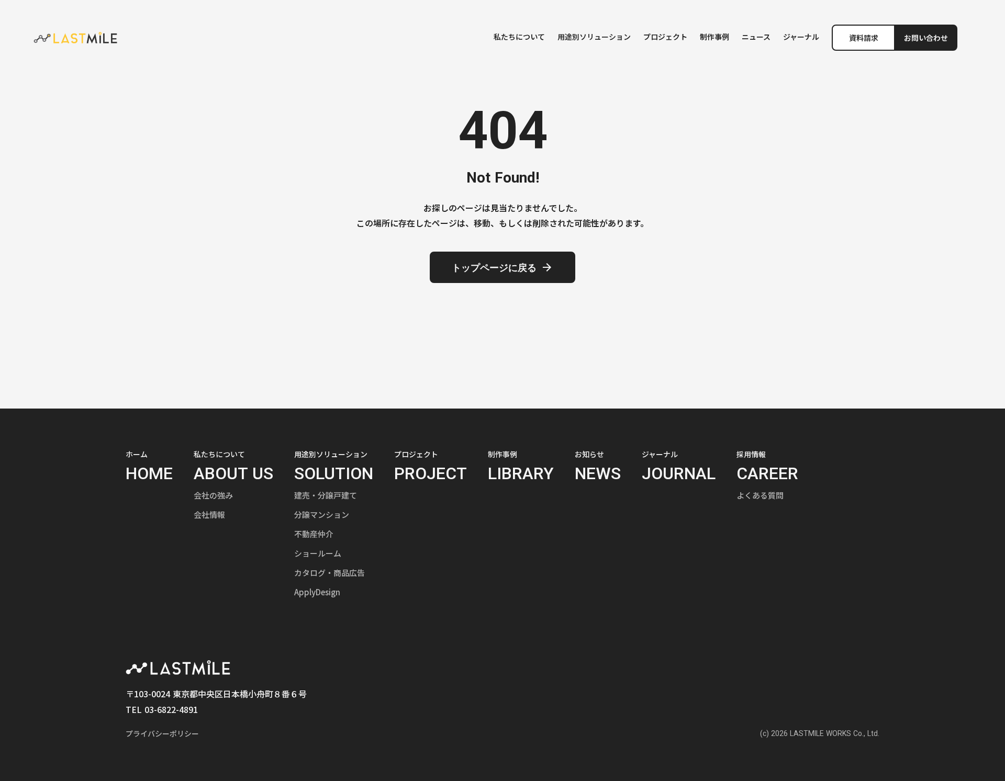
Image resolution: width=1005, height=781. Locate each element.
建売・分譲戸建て (325, 495)
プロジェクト (665, 36)
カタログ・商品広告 (329, 572)
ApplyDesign (317, 591)
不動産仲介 (313, 533)
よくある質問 (760, 495)
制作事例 (714, 36)
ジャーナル (801, 36)
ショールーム (317, 553)
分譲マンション (321, 514)
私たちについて (519, 36)
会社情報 (209, 514)
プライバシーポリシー (162, 734)
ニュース (756, 36)
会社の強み (213, 495)
